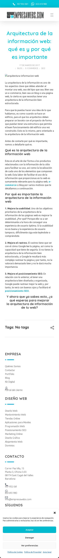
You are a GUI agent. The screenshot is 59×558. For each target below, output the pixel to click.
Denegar (29, 537)
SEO (43, 68)
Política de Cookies (15, 552)
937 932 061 (22, 4)
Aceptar (30, 530)
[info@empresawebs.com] (6, 497)
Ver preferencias (29, 545)
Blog (19, 68)
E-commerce (31, 68)
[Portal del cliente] (6, 388)
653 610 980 (41, 4)
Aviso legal (47, 552)
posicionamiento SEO (17, 291)
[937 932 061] (6, 484)
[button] (54, 512)
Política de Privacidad (32, 552)
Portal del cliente (13, 390)
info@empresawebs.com (18, 499)
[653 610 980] (6, 491)
